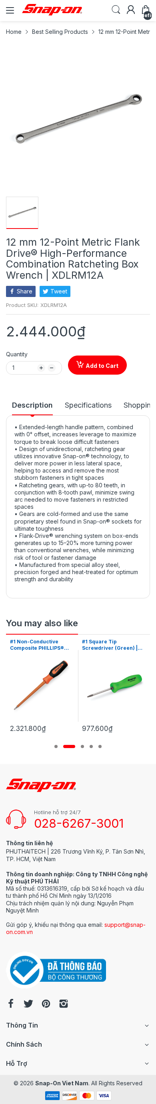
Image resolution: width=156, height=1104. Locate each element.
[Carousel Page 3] (82, 746)
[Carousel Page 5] (100, 746)
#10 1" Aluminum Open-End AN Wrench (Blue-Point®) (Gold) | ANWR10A (112, 645)
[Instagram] (63, 1004)
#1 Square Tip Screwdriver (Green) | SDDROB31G (38, 645)
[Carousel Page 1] (56, 746)
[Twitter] (28, 1004)
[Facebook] (11, 1004)
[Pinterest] (46, 1004)
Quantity (17, 354)
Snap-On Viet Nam (61, 1083)
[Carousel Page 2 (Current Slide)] (69, 746)
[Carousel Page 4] (91, 746)
